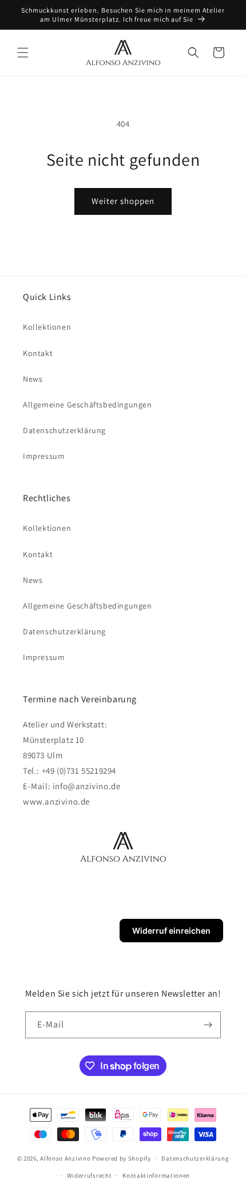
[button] (22, 52)
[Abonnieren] (207, 1024)
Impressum (44, 456)
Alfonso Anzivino (65, 1158)
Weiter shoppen (123, 200)
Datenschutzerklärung (64, 430)
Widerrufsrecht (89, 1175)
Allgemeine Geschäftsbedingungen (87, 404)
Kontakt (38, 353)
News (32, 379)
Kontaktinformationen (156, 1175)
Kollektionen (47, 327)
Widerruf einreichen (171, 930)
